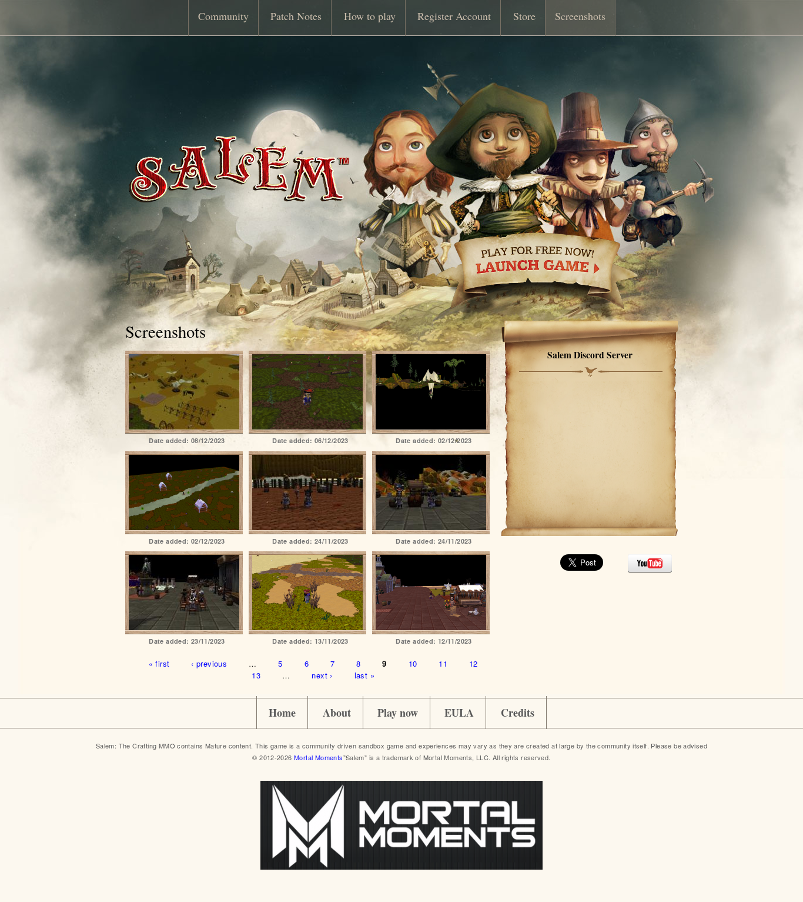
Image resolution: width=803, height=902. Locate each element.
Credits (517, 712)
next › (322, 674)
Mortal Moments (318, 757)
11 (443, 663)
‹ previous (209, 663)
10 (413, 663)
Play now (397, 712)
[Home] (238, 199)
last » (364, 674)
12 (473, 663)
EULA (459, 712)
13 (256, 674)
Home (282, 712)
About (337, 712)
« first (159, 663)
